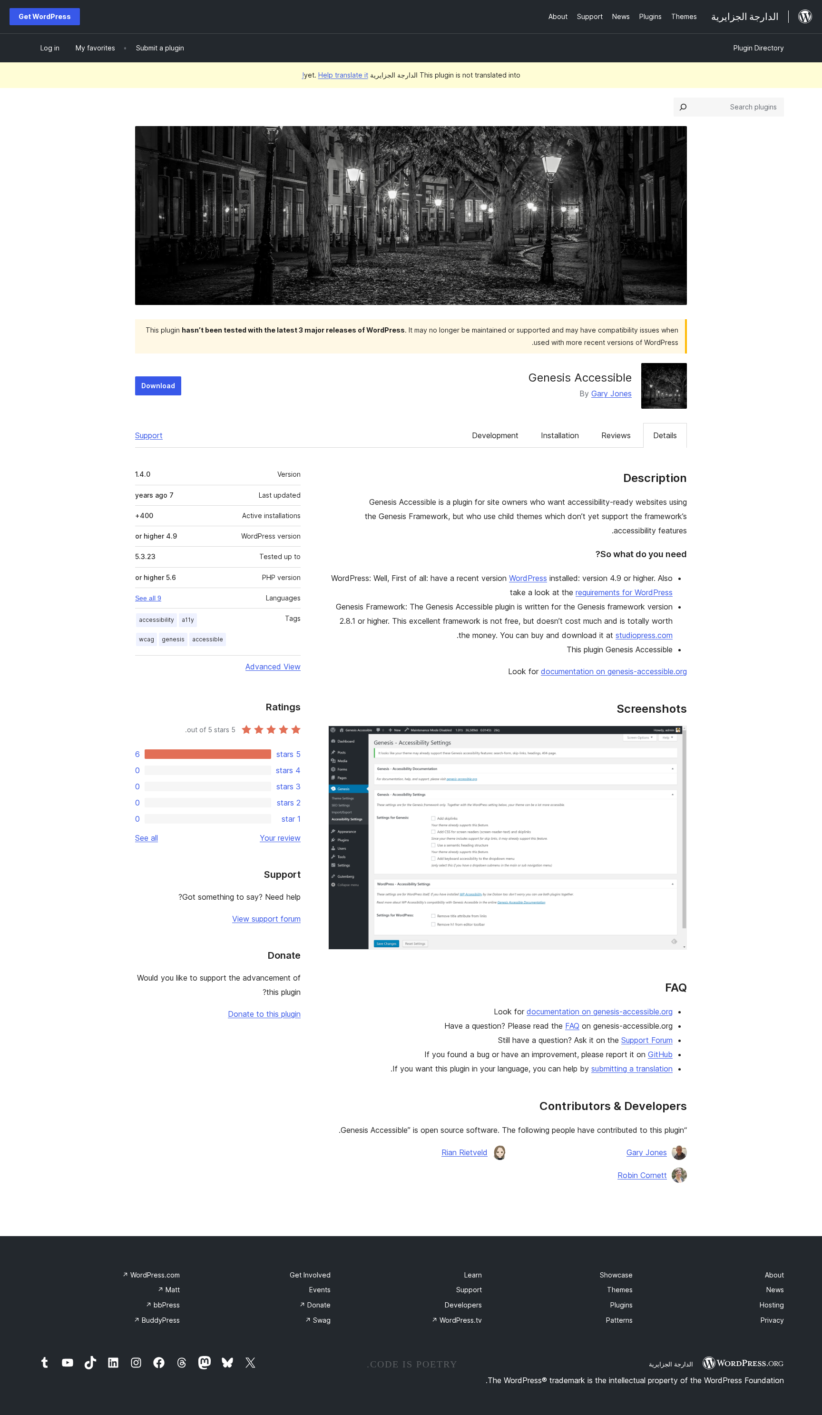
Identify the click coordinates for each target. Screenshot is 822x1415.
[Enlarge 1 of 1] (674, 738)
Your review (280, 838)
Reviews (616, 435)
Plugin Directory (759, 48)
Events (320, 1290)
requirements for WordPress (624, 592)
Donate (315, 1305)
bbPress (163, 1305)
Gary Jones (611, 393)
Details (665, 435)
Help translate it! (335, 75)
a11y (188, 619)
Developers (463, 1305)
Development (495, 435)
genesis (173, 639)
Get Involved (310, 1275)
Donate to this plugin (264, 1014)
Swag (318, 1320)
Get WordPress (45, 16)
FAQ (572, 1026)
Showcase (616, 1275)
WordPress (528, 578)
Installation (560, 435)
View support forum (266, 919)
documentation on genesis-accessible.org (614, 671)
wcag (146, 639)
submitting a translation (632, 1068)
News (775, 1290)
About (774, 1275)
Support (149, 435)
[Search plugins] (683, 107)
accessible (207, 639)
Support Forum (647, 1040)
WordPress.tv (456, 1320)
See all (146, 838)
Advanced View (273, 666)
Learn (473, 1275)
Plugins (621, 1305)
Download (158, 386)
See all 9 (148, 598)
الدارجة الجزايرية (671, 1364)
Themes (620, 1290)
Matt (168, 1290)
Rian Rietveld (464, 1152)
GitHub (660, 1054)
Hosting (772, 1305)
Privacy (772, 1320)
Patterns (619, 1320)
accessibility (156, 619)
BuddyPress (157, 1320)
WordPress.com (151, 1275)
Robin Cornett (642, 1175)
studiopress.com (644, 635)
